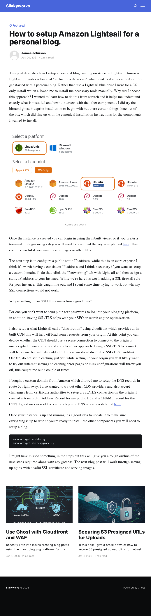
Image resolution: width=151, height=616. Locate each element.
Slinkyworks (18, 6)
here (126, 243)
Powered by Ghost (134, 587)
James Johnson (33, 53)
